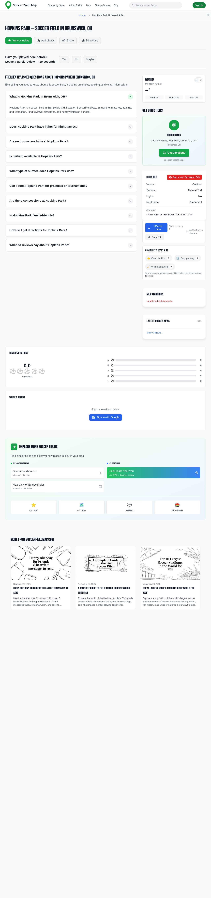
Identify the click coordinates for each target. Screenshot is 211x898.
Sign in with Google (107, 417)
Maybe (90, 59)
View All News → (155, 332)
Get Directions (176, 152)
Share (70, 40)
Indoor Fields (75, 5)
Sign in (199, 5)
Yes (64, 59)
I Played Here (158, 228)
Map (88, 5)
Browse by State (56, 5)
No (76, 59)
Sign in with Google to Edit (186, 177)
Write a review (21, 40)
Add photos (48, 40)
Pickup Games (102, 5)
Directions (92, 40)
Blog (116, 5)
